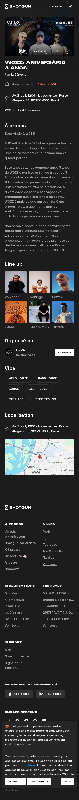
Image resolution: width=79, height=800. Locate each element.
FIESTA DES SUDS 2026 (60, 619)
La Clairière (13, 612)
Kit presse (13, 549)
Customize (37, 781)
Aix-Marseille (53, 551)
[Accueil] (18, 6)
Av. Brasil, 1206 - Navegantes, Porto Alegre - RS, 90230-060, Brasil (40, 428)
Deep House (38, 389)
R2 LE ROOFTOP (17, 619)
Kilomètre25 (14, 600)
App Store (21, 694)
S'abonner (64, 352)
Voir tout (50, 564)
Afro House (18, 378)
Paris (46, 531)
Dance (14, 389)
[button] (64, 352)
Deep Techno (45, 399)
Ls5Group (18, 74)
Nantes (48, 557)
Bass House (47, 378)
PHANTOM (12, 606)
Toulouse (50, 544)
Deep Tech (17, 399)
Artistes (11, 562)
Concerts (12, 569)
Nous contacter (17, 656)
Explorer (55, 6)
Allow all (15, 781)
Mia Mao (11, 593)
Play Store (53, 694)
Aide (8, 650)
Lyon (47, 538)
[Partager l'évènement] (70, 6)
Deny (67, 781)
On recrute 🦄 (16, 556)
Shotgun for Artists (20, 543)
